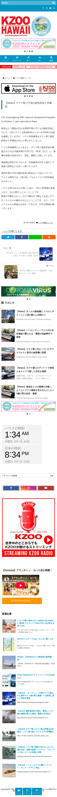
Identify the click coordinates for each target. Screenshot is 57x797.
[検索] (54, 3)
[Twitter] (8, 237)
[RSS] (54, 8)
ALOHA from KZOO (21, 600)
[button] (28, 43)
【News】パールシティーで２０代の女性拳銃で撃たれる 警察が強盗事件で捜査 (35, 333)
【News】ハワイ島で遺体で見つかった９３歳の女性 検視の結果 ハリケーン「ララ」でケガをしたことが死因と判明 (36, 749)
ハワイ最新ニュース (23, 78)
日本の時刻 (13, 448)
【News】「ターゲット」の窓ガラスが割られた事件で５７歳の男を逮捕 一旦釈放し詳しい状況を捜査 (35, 695)
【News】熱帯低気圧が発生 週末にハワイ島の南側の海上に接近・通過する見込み (35, 712)
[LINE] (35, 237)
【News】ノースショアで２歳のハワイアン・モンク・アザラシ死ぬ (34, 766)
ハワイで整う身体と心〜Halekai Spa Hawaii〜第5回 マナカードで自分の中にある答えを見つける (35, 623)
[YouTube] (50, 8)
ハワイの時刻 (14, 428)
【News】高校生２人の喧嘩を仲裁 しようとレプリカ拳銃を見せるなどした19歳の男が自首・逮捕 (35, 390)
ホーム (7, 78)
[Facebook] (43, 8)
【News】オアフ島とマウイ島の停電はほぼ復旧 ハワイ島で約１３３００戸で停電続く (35, 730)
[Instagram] (47, 8)
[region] (28, 45)
